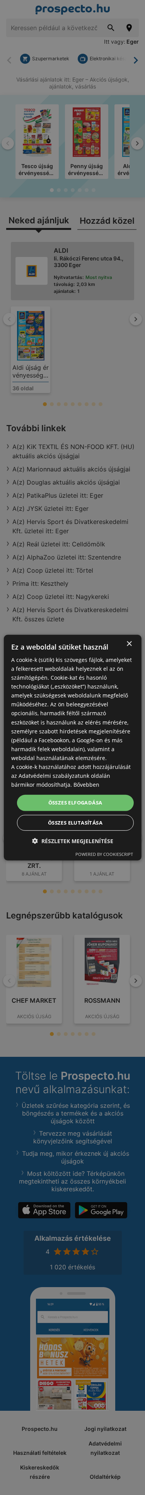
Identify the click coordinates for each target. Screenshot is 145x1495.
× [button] (129, 643)
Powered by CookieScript (104, 854)
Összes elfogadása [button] (75, 802)
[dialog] (72, 747)
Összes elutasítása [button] (75, 822)
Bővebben (86, 784)
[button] (72, 841)
